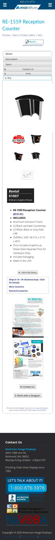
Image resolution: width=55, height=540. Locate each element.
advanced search (28, 45)
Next (40, 35)
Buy (9, 77)
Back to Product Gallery (24, 35)
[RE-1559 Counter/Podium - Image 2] (19, 156)
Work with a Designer (28, 395)
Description (11, 59)
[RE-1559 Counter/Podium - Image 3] (31, 108)
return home (38, 45)
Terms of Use (29, 536)
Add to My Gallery (29, 272)
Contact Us (28, 69)
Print (28, 73)
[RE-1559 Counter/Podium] (36, 139)
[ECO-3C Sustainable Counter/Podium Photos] (19, 139)
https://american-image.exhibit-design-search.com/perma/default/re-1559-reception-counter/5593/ (28, 409)
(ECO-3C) (18, 214)
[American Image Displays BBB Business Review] (27, 498)
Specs (9, 64)
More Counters (16, 286)
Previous (6, 35)
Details (9, 53)
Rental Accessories (18, 290)
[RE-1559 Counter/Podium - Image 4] (27, 175)
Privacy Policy (11, 536)
